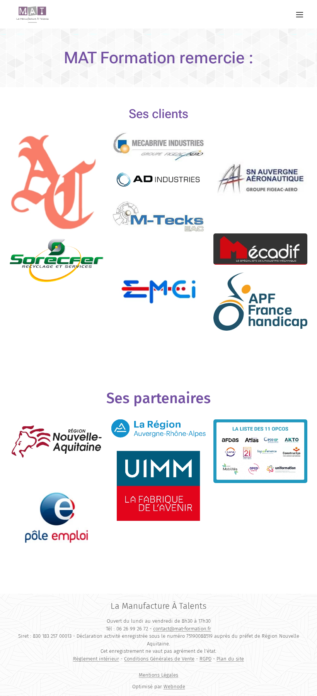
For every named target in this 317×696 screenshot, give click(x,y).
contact (161, 629)
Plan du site (230, 659)
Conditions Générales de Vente (159, 659)
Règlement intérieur (96, 659)
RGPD (205, 659)
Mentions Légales (158, 675)
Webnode (174, 686)
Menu (299, 14)
